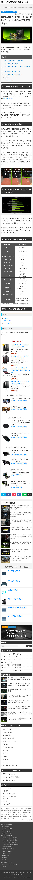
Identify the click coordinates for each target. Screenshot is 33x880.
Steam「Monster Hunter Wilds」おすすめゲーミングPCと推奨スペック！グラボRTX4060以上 (21, 558)
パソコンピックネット (14, 877)
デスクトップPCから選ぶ (11, 777)
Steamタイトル (8, 729)
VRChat (5, 750)
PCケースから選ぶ (9, 774)
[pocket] (14, 494)
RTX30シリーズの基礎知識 (12, 670)
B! (19, 495)
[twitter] (3, 494)
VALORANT (7, 735)
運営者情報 (12, 872)
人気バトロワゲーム (9, 741)
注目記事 (5, 791)
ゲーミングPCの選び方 (11, 656)
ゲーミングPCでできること (12, 654)
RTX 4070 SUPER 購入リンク (12, 74)
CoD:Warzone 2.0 (8, 738)
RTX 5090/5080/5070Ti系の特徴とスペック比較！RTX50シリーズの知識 (21, 543)
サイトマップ (26, 872)
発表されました (8, 98)
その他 (4, 859)
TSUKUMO (7, 321)
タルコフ (6, 762)
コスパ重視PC (6, 826)
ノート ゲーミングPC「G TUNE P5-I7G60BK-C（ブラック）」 (20, 370)
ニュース (5, 799)
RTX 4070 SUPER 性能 (10, 63)
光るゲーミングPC (7, 828)
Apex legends (5, 855)
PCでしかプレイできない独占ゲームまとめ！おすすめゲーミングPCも (21, 550)
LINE (24, 494)
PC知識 (4, 12)
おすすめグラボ (8, 662)
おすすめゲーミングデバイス (13, 659)
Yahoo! (18, 400)
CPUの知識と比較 (6, 846)
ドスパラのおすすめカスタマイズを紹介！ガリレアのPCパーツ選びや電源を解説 (21, 521)
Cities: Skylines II (8, 747)
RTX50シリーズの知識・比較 (9, 837)
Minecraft (6, 759)
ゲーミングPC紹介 (12, 12)
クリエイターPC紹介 (9, 796)
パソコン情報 (7, 788)
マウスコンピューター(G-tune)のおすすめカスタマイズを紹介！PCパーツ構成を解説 (21, 536)
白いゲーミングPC (7, 831)
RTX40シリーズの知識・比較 (9, 840)
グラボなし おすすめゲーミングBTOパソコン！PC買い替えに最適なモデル (21, 528)
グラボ (7, 77)
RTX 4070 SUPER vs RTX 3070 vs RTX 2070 (16, 68)
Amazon (6, 318)
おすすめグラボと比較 (8, 848)
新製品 (5, 801)
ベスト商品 (6, 804)
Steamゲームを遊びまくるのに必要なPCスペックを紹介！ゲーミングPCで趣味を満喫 (20, 514)
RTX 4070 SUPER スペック (11, 72)
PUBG (5, 753)
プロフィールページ (24, 819)
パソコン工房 (8, 323)
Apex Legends (7, 732)
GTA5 (5, 756)
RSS (21, 872)
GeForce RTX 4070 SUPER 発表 (13, 61)
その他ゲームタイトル (10, 765)
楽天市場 (24, 400)
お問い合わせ (4, 872)
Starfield (5, 744)
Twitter (17, 872)
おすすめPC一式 (6, 833)
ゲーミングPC (9, 80)
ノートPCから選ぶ (9, 780)
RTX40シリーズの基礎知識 (12, 667)
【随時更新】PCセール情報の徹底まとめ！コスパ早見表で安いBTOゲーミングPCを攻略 (21, 507)
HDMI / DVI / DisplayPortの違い (10, 844)
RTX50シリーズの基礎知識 (12, 665)
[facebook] (8, 494)
